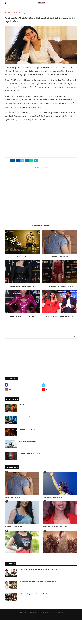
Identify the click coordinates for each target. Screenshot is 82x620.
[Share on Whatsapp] (31, 160)
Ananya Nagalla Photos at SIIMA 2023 (60, 286)
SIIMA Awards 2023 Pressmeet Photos (59, 316)
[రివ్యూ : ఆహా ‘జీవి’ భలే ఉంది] (11, 420)
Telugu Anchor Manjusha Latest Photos (18, 556)
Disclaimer (33, 612)
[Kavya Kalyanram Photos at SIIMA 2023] (22, 271)
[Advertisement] (41, 140)
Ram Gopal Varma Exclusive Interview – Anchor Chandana (38, 569)
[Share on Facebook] (18, 160)
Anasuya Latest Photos (59, 256)
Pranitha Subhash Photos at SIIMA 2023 (56, 556)
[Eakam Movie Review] (11, 408)
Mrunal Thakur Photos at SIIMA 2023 (22, 316)
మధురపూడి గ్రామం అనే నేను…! (22, 256)
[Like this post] (13, 160)
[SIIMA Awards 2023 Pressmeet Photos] (59, 301)
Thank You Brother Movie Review (29, 453)
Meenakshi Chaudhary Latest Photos (55, 527)
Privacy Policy (46, 612)
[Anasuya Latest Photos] (59, 242)
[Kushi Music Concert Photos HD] (60, 483)
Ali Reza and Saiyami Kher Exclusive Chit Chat (34, 594)
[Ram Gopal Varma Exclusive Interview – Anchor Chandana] (11, 573)
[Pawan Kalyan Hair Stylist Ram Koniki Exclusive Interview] (11, 585)
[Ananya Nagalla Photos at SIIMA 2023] (59, 271)
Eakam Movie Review (25, 405)
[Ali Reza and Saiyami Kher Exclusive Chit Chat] (11, 597)
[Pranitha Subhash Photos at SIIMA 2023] (60, 542)
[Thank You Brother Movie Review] (11, 456)
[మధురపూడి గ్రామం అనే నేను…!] (22, 242)
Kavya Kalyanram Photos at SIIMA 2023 (22, 286)
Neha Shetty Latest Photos (14, 527)
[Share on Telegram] (36, 160)
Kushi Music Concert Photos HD (53, 497)
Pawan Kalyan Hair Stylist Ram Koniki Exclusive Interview (37, 582)
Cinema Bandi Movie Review (28, 441)
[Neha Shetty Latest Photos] (22, 512)
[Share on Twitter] (22, 160)
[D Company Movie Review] (11, 432)
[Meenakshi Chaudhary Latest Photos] (60, 512)
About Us (22, 612)
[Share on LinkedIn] (27, 160)
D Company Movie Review (27, 429)
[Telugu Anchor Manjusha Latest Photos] (22, 542)
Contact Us (59, 612)
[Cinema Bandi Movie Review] (11, 444)
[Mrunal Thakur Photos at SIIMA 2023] (22, 301)
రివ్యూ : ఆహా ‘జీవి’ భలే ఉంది (26, 417)
